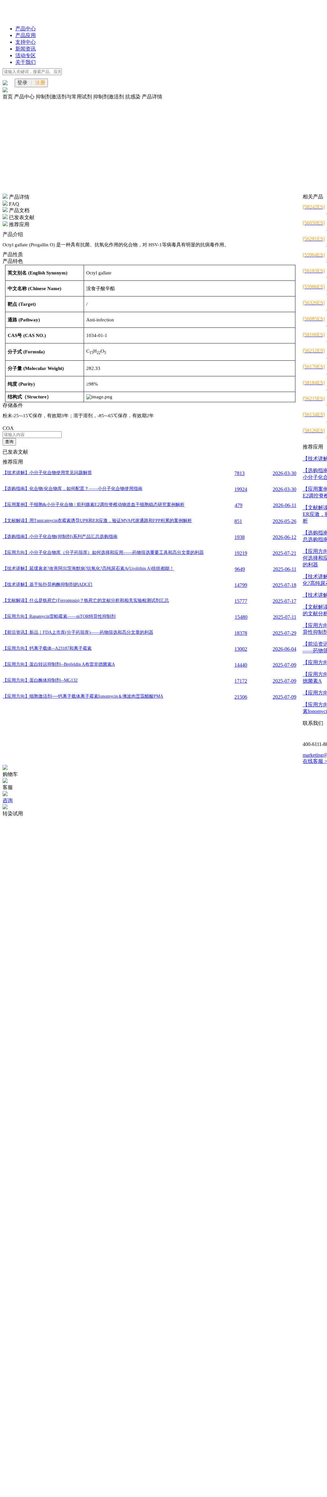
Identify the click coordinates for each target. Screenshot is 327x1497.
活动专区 (25, 55)
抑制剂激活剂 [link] (109, 96)
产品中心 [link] (25, 96)
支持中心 (25, 42)
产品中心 (25, 28)
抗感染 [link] (133, 96)
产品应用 (25, 35)
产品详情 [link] (152, 96)
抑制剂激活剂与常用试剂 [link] (64, 96)
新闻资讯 (25, 48)
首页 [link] (8, 96)
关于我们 (25, 62)
